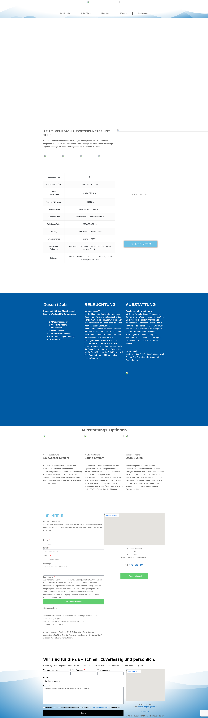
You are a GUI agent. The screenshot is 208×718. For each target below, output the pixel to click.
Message (47, 564)
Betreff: (46, 678)
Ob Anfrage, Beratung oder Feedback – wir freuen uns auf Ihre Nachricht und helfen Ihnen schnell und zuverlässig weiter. (94, 665)
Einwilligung (48, 577)
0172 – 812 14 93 (136, 565)
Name (46, 540)
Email (45, 548)
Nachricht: (47, 686)
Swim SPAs (85, 13)
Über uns (105, 13)
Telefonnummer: (104, 670)
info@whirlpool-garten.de (147, 706)
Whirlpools (65, 13)
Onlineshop (143, 13)
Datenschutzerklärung (101, 708)
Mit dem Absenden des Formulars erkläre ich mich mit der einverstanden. (84, 708)
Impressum (145, 711)
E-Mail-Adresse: (77, 670)
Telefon (46, 556)
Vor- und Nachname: (51, 670)
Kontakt (123, 13)
